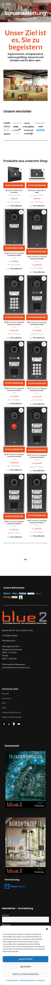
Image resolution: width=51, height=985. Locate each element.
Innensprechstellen (14, 195)
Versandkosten (16, 206)
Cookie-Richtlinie (12, 980)
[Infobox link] (25, 45)
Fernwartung (12, 879)
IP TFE (14, 258)
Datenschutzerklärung (28, 980)
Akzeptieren (25, 959)
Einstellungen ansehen (26, 974)
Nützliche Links (10, 689)
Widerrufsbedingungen (12, 717)
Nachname (6, 925)
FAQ (4, 703)
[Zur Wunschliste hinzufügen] (21, 169)
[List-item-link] (25, 640)
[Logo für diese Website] (25, 4)
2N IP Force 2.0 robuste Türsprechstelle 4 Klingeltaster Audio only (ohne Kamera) (36, 523)
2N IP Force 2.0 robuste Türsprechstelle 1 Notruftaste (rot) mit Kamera (14, 457)
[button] (47, 929)
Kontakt (5, 693)
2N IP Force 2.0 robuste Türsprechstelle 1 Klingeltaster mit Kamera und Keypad (14, 325)
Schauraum (20, 664)
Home (16, 18)
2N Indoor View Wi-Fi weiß (37, 191)
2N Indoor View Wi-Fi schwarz (14, 191)
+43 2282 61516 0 (9, 635)
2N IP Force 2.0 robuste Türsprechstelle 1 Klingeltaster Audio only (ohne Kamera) (14, 256)
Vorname (5, 915)
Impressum (41, 980)
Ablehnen (25, 966)
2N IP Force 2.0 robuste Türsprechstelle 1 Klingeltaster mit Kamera (37, 259)
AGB (4, 707)
